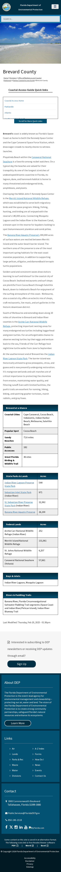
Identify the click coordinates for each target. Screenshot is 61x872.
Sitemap (30, 867)
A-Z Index (39, 748)
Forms (38, 754)
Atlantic (8, 112)
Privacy (30, 864)
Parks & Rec (17, 759)
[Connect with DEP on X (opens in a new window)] (11, 826)
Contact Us (40, 775)
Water (15, 770)
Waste (15, 765)
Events (38, 770)
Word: (29, 845)
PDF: (14, 845)
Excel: (44, 845)
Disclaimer (29, 861)
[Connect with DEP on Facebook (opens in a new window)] (6, 826)
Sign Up (21, 664)
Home (6, 78)
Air (13, 748)
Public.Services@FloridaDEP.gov (24, 813)
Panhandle (9, 106)
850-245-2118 (15, 820)
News (37, 765)
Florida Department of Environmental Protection (38, 851)
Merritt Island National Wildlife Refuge (29, 198)
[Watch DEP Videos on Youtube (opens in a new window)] (26, 826)
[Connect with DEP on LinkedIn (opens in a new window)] (21, 826)
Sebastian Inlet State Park (18, 492)
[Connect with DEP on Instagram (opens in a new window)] (16, 826)
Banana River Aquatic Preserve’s (23, 235)
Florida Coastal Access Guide (23, 80)
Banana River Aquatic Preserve (20, 512)
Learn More (18, 723)
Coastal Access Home (14, 100)
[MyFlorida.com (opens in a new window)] (37, 827)
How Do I (39, 759)
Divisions (13, 78)
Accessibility (30, 858)
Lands (15, 754)
